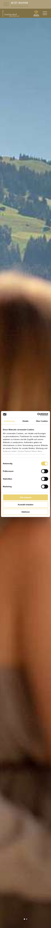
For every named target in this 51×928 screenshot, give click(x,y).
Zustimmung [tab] (9, 421)
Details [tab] (25, 421)
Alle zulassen (25, 497)
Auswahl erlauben (25, 505)
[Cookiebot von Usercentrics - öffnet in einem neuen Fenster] (37, 414)
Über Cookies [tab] (42, 421)
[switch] (44, 471)
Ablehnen (25, 512)
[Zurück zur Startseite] (10, 13)
